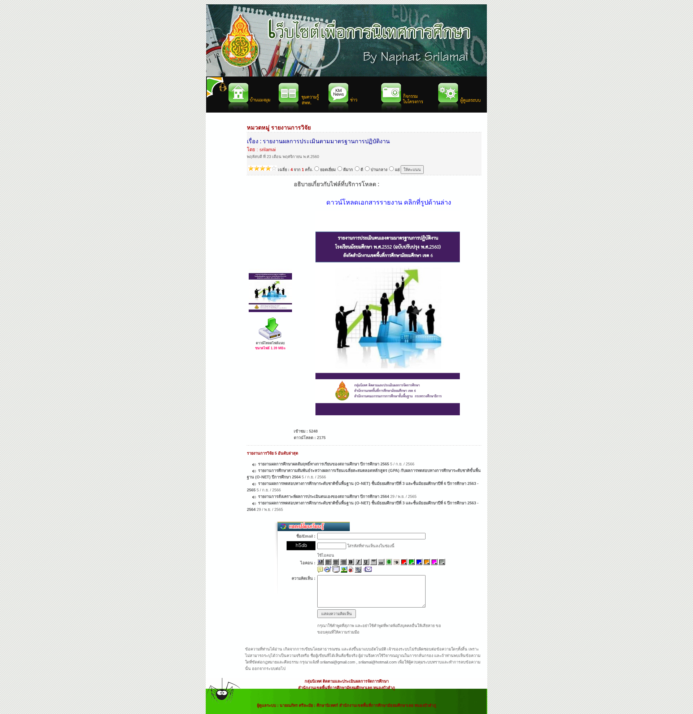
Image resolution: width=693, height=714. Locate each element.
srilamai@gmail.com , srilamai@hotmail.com (358, 662)
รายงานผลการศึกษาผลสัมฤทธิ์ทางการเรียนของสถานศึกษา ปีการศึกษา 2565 (323, 464)
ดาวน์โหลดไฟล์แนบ (270, 343)
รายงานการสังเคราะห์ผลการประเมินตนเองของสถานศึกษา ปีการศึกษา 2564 (323, 496)
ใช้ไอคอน (325, 555)
